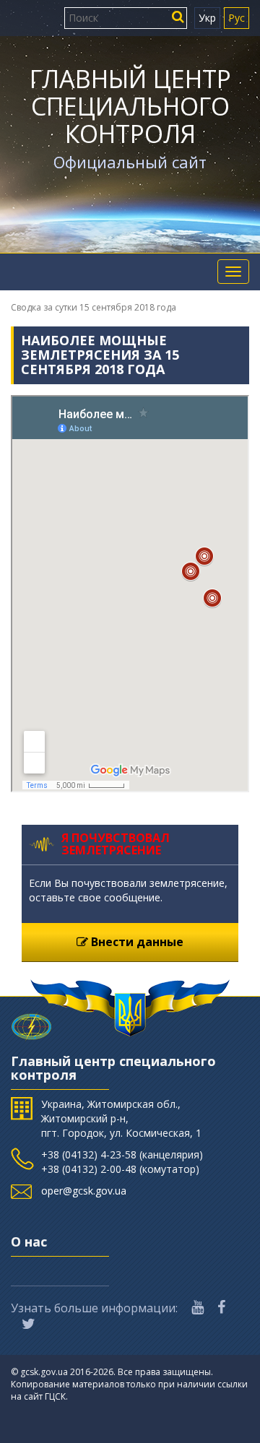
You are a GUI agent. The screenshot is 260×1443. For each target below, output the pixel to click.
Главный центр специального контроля (130, 106)
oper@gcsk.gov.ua (83, 1190)
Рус (236, 18)
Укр (207, 18)
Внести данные (135, 942)
